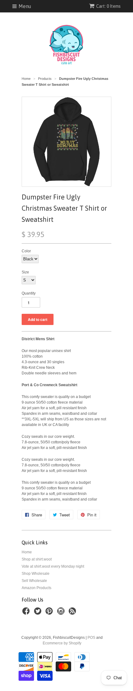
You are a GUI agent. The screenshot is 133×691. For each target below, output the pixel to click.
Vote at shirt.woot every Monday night (53, 566)
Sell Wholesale (34, 581)
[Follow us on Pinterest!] (50, 613)
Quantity (29, 293)
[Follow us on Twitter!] (38, 613)
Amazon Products (36, 588)
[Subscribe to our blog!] (73, 613)
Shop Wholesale (35, 573)
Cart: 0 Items (108, 6)
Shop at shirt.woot (37, 559)
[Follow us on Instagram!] (61, 613)
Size (25, 272)
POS (91, 637)
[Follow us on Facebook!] (27, 613)
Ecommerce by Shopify (62, 643)
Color (26, 251)
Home (27, 552)
